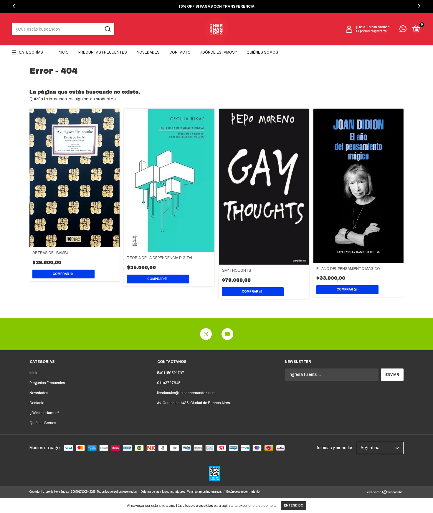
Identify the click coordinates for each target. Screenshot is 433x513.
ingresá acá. (214, 491)
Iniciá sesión (378, 27)
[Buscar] (107, 29)
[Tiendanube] (385, 493)
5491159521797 (170, 373)
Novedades (148, 52)
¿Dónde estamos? (218, 52)
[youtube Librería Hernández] (227, 334)
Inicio (63, 52)
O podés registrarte (371, 31)
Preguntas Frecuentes (102, 52)
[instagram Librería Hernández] (206, 334)
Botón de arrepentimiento (243, 491)
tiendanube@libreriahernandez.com (186, 393)
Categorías (31, 52)
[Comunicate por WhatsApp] (402, 30)
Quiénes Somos (262, 52)
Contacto (180, 52)
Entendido (293, 505)
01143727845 (168, 383)
